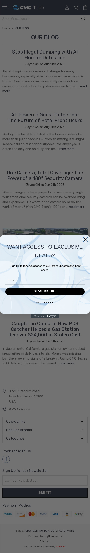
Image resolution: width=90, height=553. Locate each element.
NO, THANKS (45, 302)
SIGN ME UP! (45, 291)
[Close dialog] (85, 239)
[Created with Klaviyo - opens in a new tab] (45, 316)
